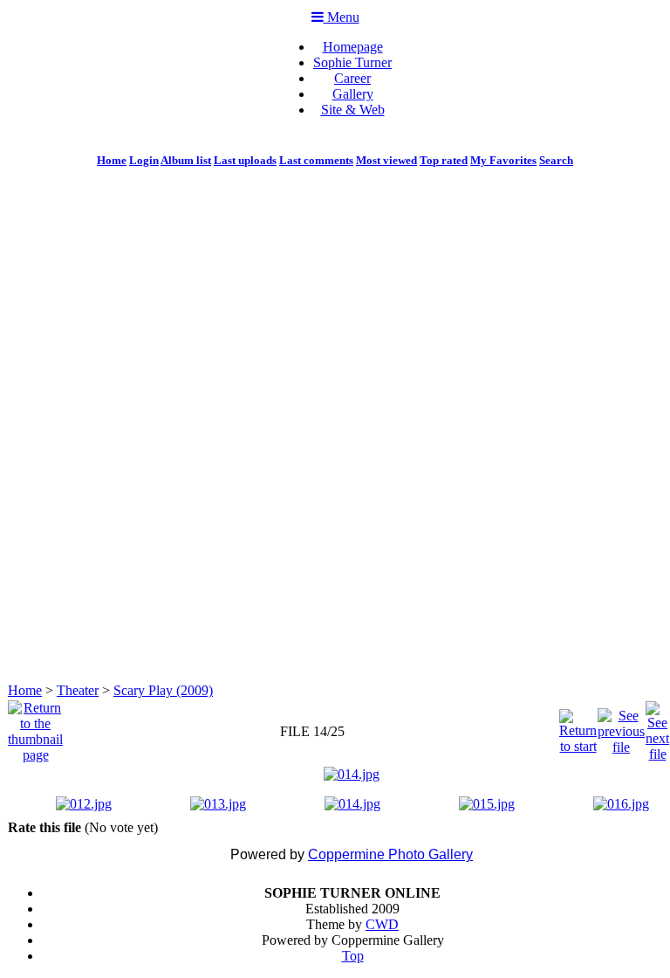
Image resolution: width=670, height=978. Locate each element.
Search (556, 160)
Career (352, 78)
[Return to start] (578, 727)
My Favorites (503, 160)
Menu (341, 17)
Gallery (352, 93)
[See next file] (657, 727)
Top (353, 955)
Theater (78, 690)
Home (111, 160)
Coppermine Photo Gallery (390, 854)
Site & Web (353, 109)
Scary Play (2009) (163, 690)
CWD (382, 924)
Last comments (316, 160)
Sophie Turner (352, 62)
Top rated (444, 160)
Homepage (353, 46)
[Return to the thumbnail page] (35, 727)
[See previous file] (621, 727)
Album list (186, 160)
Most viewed (386, 160)
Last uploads (245, 160)
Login (144, 160)
